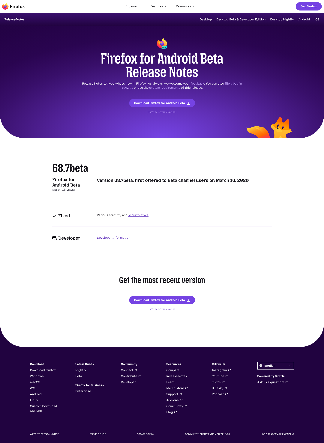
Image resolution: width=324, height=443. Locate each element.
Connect (127, 370)
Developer (128, 382)
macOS (35, 382)
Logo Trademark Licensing (277, 434)
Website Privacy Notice (44, 434)
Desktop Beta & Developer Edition (241, 19)
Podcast (218, 394)
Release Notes (176, 376)
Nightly (80, 370)
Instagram (219, 370)
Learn (170, 382)
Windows (37, 376)
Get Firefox (309, 6)
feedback (197, 83)
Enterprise (83, 391)
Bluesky (217, 388)
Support (172, 394)
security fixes (138, 215)
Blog (169, 412)
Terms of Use (98, 434)
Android (304, 19)
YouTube (218, 376)
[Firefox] (13, 6)
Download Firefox (43, 370)
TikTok (216, 382)
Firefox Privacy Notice (162, 111)
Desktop (206, 19)
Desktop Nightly (282, 19)
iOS (317, 19)
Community (174, 406)
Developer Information (113, 237)
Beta (78, 376)
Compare (172, 370)
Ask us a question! (270, 382)
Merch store (175, 388)
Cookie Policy (145, 434)
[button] (133, 6)
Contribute (129, 376)
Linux (34, 400)
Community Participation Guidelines (207, 434)
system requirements (164, 87)
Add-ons (172, 400)
